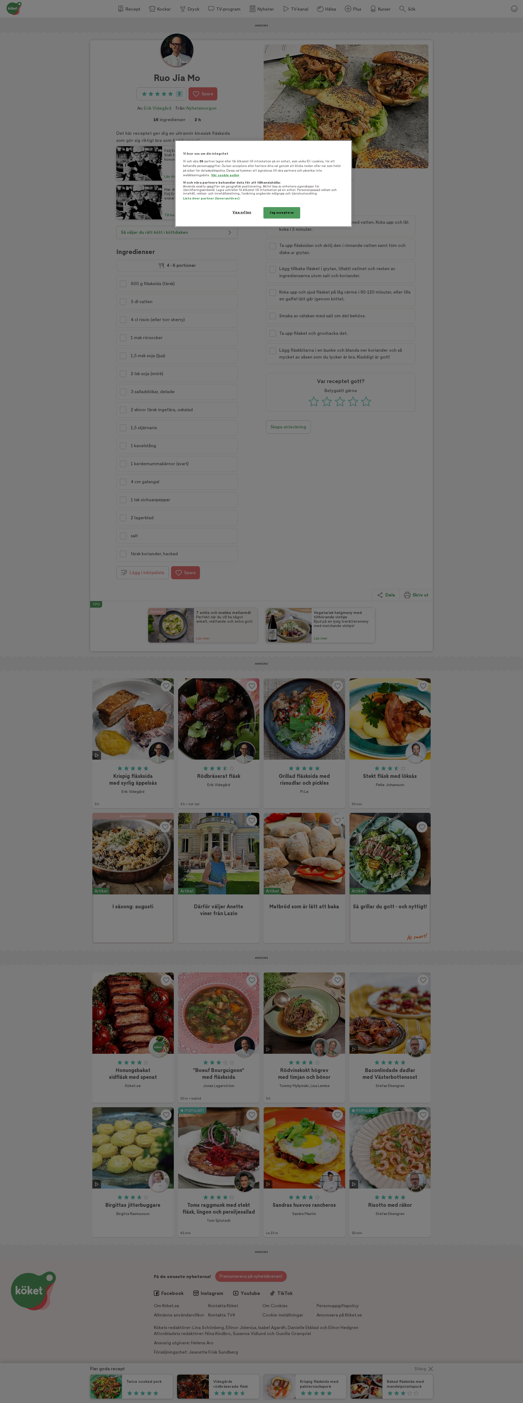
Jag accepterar (281, 212)
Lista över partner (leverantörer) (211, 198)
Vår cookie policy (225, 175)
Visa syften (242, 212)
